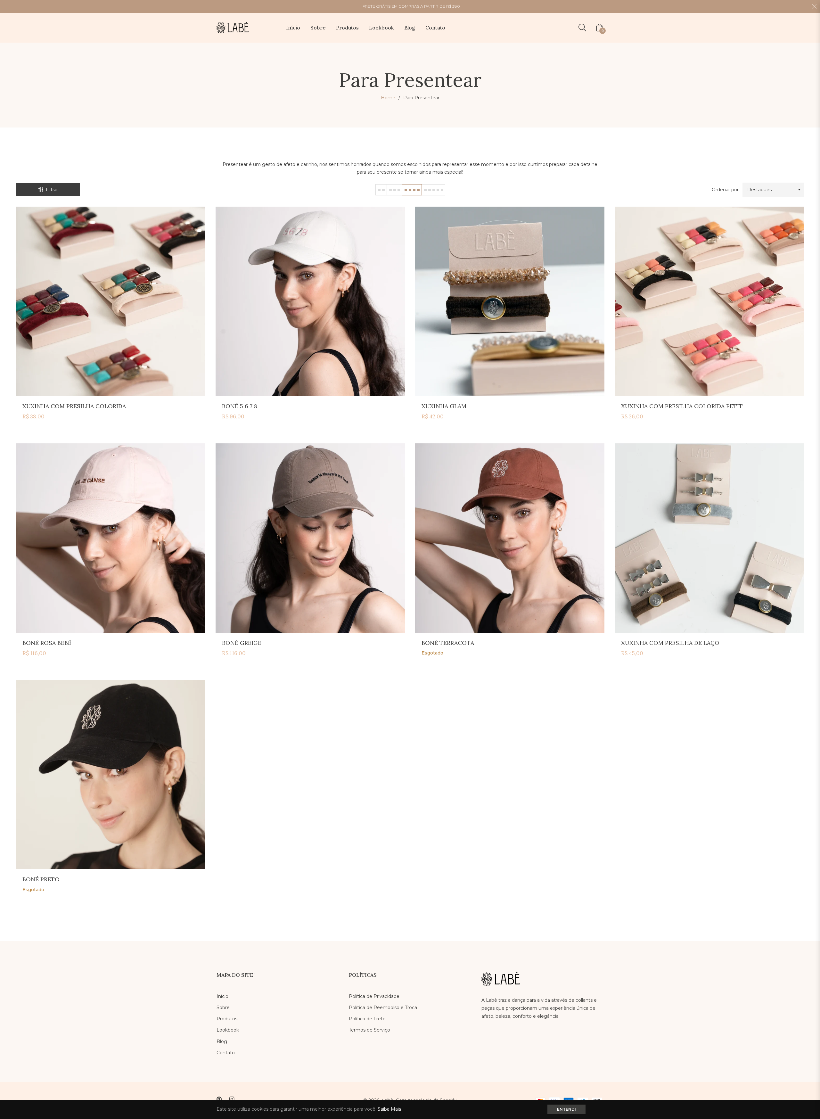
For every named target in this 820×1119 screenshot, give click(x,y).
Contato (226, 1053)
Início (222, 996)
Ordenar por (725, 190)
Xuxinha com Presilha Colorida (74, 406)
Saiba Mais (389, 1109)
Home (388, 98)
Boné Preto (41, 879)
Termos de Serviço (369, 1030)
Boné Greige (241, 642)
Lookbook (228, 1030)
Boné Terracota (448, 642)
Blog (222, 1041)
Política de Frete (367, 1019)
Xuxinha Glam (444, 406)
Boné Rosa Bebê (46, 642)
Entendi (566, 1109)
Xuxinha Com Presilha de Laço (670, 642)
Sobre (223, 1007)
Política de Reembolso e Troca (383, 1007)
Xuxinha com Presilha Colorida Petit (682, 406)
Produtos (227, 1019)
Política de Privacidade (374, 996)
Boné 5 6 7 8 (239, 406)
